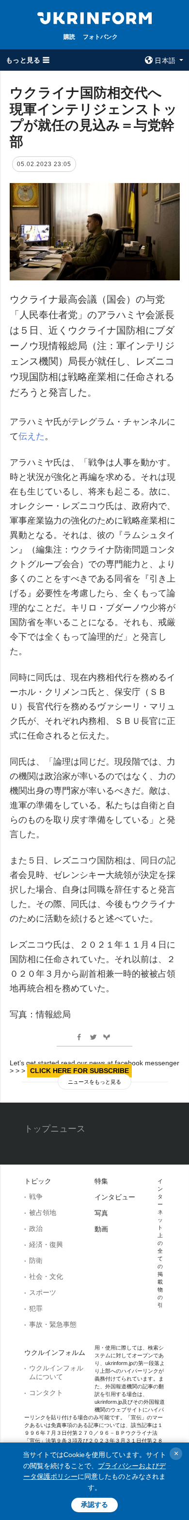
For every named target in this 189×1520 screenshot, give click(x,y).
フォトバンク (100, 36)
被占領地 (42, 1212)
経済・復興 (46, 1244)
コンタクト (46, 1393)
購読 (69, 36)
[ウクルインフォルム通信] (94, 17)
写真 (101, 1213)
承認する (94, 1504)
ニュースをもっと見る (94, 1082)
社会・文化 (46, 1276)
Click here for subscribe (79, 1071)
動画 (101, 1229)
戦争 (36, 1196)
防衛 (36, 1260)
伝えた (31, 436)
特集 (101, 1181)
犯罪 (36, 1308)
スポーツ (42, 1292)
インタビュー (114, 1197)
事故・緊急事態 (53, 1324)
